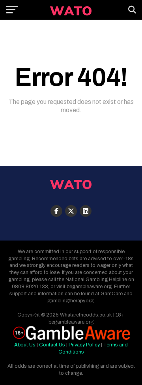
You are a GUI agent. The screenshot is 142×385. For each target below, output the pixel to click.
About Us (25, 345)
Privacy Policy (84, 345)
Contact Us (52, 345)
